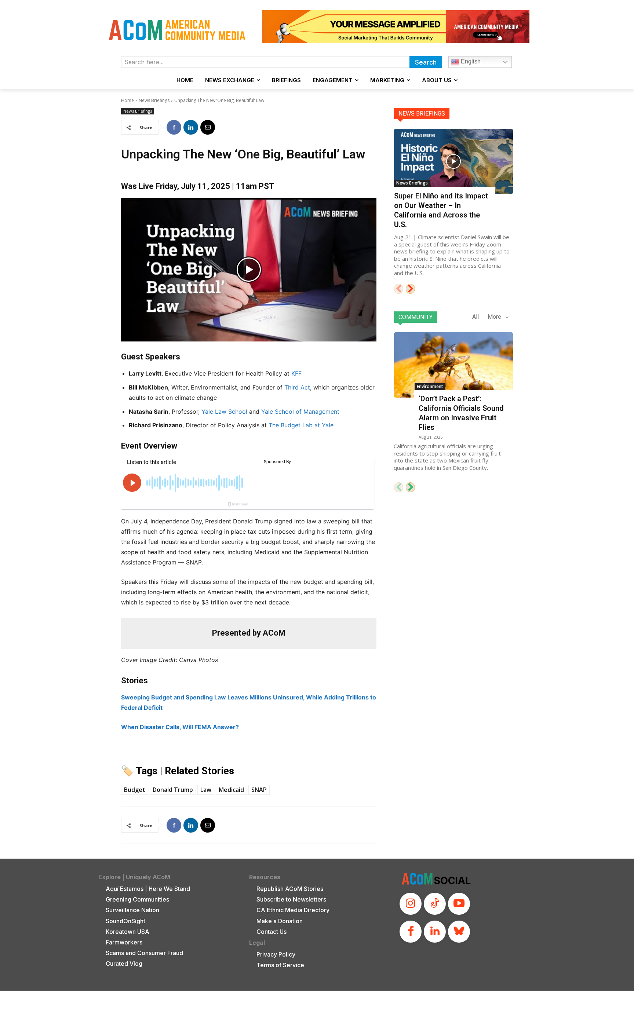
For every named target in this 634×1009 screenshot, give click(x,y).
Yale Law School (224, 411)
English (470, 61)
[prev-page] (398, 289)
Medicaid (231, 790)
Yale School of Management (300, 411)
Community (415, 317)
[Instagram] (411, 904)
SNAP (259, 790)
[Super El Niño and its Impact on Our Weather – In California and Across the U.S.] (453, 161)
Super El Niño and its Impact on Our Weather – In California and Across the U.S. (441, 210)
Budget (134, 790)
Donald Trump (173, 790)
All (475, 316)
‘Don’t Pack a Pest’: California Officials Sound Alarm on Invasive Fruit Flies (461, 413)
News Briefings (154, 100)
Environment (430, 386)
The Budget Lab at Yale (301, 425)
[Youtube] (459, 904)
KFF (296, 373)
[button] (248, 270)
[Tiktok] (435, 904)
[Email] (207, 127)
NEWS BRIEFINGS (421, 113)
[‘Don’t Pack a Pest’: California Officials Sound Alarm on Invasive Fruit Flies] (453, 365)
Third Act (297, 387)
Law (205, 790)
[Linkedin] (190, 127)
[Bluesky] (459, 932)
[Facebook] (174, 127)
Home (127, 100)
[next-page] (410, 289)
